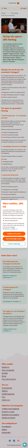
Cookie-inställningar (14, 244)
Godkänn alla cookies (14, 234)
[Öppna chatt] (25, 445)
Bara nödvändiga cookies (14, 239)
